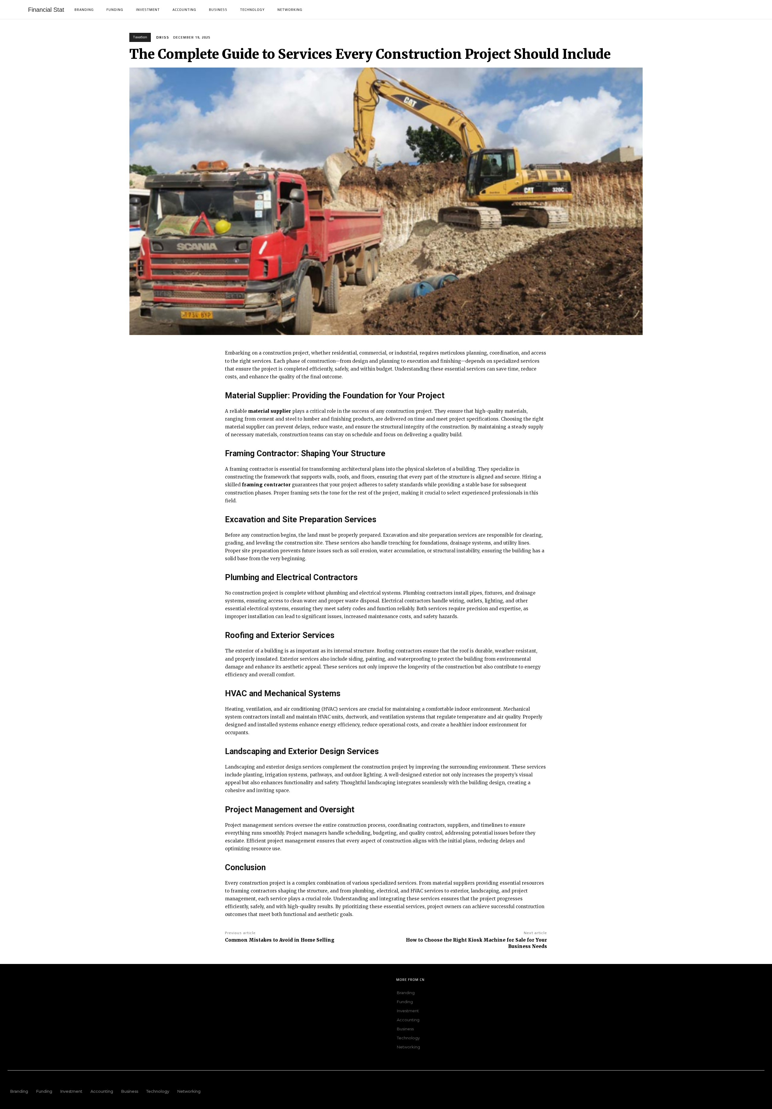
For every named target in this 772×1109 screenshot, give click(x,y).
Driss (162, 37)
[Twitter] (30, 992)
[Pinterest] (49, 992)
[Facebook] (11, 992)
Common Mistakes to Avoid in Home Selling (279, 940)
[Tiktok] (105, 992)
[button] (757, 9)
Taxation (140, 37)
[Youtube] (67, 992)
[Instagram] (86, 992)
